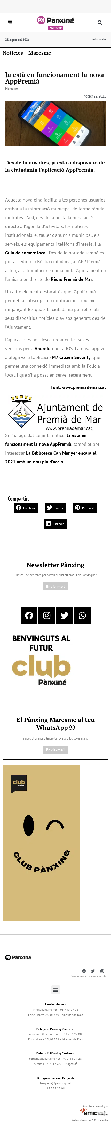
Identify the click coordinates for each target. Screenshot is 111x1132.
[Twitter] (64, 615)
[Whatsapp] (82, 615)
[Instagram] (46, 615)
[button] (100, 22)
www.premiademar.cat (84, 387)
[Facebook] (29, 615)
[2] (41, 842)
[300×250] (41, 660)
